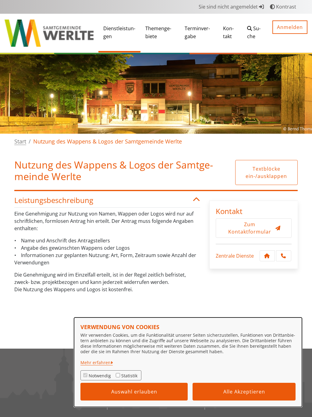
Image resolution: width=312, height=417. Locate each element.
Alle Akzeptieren (244, 391)
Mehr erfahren (95, 362)
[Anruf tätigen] (283, 255)
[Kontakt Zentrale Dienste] (267, 255)
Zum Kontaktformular (249, 228)
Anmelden (290, 27)
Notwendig (100, 376)
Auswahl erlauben (134, 391)
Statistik (129, 376)
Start (20, 141)
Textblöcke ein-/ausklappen (266, 172)
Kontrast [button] (285, 6)
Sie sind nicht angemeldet (229, 6)
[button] (255, 33)
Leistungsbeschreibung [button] (53, 200)
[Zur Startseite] (49, 32)
